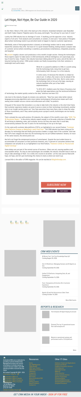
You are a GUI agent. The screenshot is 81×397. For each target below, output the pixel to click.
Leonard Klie (16, 10)
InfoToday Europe (60, 370)
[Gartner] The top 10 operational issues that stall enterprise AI (63, 325)
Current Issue (48, 191)
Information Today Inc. (10, 374)
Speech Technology (61, 376)
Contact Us (32, 385)
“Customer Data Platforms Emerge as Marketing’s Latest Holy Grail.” (39, 128)
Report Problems (34, 383)
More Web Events (71, 300)
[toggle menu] (77, 8)
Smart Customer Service (62, 375)
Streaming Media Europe (62, 380)
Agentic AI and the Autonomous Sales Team (55, 293)
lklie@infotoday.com (58, 159)
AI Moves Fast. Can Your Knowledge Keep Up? (56, 256)
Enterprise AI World (60, 365)
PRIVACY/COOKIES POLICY (11, 390)
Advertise (32, 380)
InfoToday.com (59, 368)
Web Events (32, 375)
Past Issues (64, 191)
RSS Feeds (32, 376)
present (10, 55)
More (74, 350)
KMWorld (57, 371)
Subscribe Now (56, 185)
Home (31, 363)
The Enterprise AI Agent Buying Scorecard (63, 312)
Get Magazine (34, 365)
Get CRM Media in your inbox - (40, 394)
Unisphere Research (61, 383)
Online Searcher (59, 373)
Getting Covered (34, 381)
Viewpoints (32, 373)
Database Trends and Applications (65, 363)
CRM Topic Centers (34, 368)
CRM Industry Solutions (36, 370)
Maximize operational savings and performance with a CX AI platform (61, 338)
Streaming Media (60, 378)
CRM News (32, 371)
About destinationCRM (36, 378)
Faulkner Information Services (64, 366)
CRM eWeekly (33, 366)
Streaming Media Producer (63, 381)
